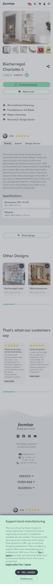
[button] (26, 572)
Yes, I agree (25, 564)
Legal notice (12, 564)
